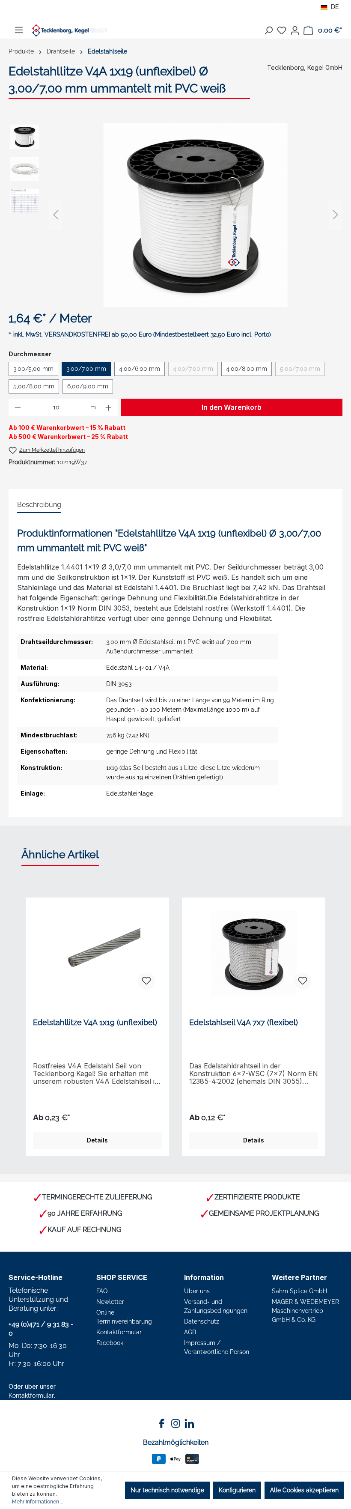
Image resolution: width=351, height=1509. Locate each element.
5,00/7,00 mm (302, 370)
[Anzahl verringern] (18, 407)
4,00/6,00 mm (139, 368)
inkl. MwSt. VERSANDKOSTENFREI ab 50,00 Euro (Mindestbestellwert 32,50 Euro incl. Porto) (142, 334)
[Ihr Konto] (295, 30)
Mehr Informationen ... (37, 1502)
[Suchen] (268, 30)
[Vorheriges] (55, 215)
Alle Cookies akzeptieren (304, 1490)
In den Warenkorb (232, 407)
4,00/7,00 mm (195, 370)
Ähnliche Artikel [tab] (60, 854)
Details (97, 1140)
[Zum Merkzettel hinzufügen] (146, 981)
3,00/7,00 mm (86, 368)
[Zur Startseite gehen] (69, 30)
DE (335, 6)
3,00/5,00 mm (33, 368)
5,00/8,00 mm (33, 386)
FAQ (101, 1291)
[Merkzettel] (282, 30)
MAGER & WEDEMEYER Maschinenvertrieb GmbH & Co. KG (305, 1310)
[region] (175, 215)
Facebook (109, 1342)
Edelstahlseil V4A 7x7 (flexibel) (243, 1022)
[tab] (39, 505)
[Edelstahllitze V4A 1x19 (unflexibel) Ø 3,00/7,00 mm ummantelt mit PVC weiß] (195, 215)
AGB (190, 1332)
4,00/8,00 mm (246, 368)
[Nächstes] (335, 215)
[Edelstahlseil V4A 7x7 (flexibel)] (253, 953)
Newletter (110, 1301)
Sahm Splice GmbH (299, 1291)
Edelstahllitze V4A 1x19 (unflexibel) (95, 1022)
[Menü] (19, 30)
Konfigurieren (237, 1490)
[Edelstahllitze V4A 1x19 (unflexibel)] (97, 953)
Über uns (197, 1291)
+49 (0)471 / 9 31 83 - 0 (41, 1328)
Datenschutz (201, 1321)
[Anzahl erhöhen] (109, 407)
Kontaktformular (31, 1395)
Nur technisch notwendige (167, 1490)
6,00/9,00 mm (87, 386)
